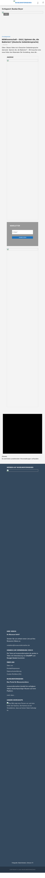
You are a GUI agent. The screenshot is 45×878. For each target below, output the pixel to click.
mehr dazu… (11, 695)
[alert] (22, 434)
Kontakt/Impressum (13, 668)
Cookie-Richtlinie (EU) (14, 674)
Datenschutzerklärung (14, 671)
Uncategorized (6, 36)
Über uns (10, 665)
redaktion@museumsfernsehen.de (18, 645)
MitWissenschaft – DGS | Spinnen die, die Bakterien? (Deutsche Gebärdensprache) (20, 40)
